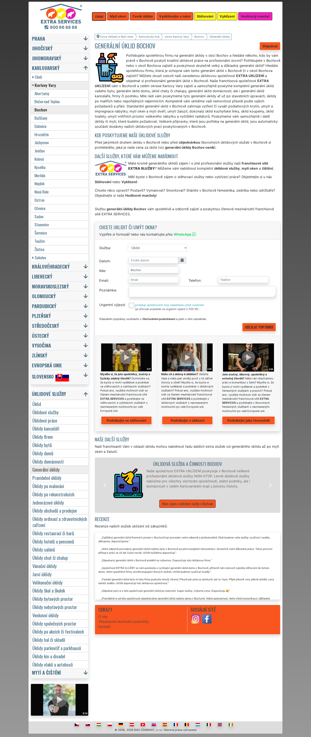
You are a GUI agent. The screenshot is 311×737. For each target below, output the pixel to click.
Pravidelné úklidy (46, 477)
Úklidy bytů (42, 444)
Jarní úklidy (42, 574)
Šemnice (40, 233)
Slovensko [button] (43, 376)
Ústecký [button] (40, 335)
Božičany (40, 118)
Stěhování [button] (205, 16)
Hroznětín (41, 134)
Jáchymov (41, 142)
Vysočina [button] (41, 345)
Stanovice (41, 224)
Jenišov (39, 151)
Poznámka (107, 290)
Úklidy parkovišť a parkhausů (56, 647)
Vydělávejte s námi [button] (174, 16)
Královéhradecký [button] (51, 266)
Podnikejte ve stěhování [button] (126, 420)
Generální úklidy (46, 469)
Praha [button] (38, 38)
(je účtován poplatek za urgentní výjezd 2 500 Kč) (167, 309)
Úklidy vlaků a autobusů (52, 664)
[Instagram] (196, 619)
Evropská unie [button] (47, 365)
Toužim (39, 241)
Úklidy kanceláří (45, 428)
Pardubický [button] (44, 305)
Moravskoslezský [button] (50, 286)
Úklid (36, 403)
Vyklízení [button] (227, 16)
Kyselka (39, 167)
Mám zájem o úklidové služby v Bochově (187, 503)
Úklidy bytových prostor (52, 598)
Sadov (38, 216)
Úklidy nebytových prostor (54, 606)
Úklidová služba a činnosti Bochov (187, 463)
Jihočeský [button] (42, 48)
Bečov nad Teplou (47, 101)
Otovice (39, 208)
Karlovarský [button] (45, 67)
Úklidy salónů (43, 549)
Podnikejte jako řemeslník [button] (248, 420)
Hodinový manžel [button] (255, 16)
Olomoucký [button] (44, 295)
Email (103, 280)
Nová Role (41, 192)
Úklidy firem (42, 436)
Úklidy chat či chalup (50, 557)
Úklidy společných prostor (54, 623)
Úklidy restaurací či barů (53, 533)
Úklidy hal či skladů (48, 639)
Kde (102, 271)
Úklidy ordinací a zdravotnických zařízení (59, 521)
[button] (104, 485)
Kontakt (104, 626)
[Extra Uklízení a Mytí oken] (61, 13)
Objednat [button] (270, 46)
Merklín (39, 175)
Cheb (38, 77)
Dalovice (40, 126)
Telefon (194, 280)
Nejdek (39, 183)
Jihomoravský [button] (46, 58)
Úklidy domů (42, 453)
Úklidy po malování (48, 485)
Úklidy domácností (48, 461)
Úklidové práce (44, 420)
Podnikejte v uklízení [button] (187, 420)
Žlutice (39, 249)
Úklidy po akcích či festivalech (58, 631)
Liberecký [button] (42, 276)
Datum (104, 261)
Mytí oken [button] (118, 16)
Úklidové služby (45, 412)
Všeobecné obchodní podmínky (123, 621)
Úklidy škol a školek (48, 590)
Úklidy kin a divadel (48, 656)
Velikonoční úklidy (47, 582)
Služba (104, 248)
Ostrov (39, 200)
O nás (102, 616)
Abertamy (41, 93)
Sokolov (40, 257)
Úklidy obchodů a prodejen (54, 510)
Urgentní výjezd (112, 305)
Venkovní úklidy (45, 615)
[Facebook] (207, 619)
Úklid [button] (99, 16)
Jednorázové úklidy (48, 502)
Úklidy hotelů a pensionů (53, 541)
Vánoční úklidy (44, 565)
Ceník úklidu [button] (142, 16)
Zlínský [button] (39, 355)
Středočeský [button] (45, 325)
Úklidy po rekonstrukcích (53, 494)
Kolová (39, 159)
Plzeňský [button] (41, 315)
